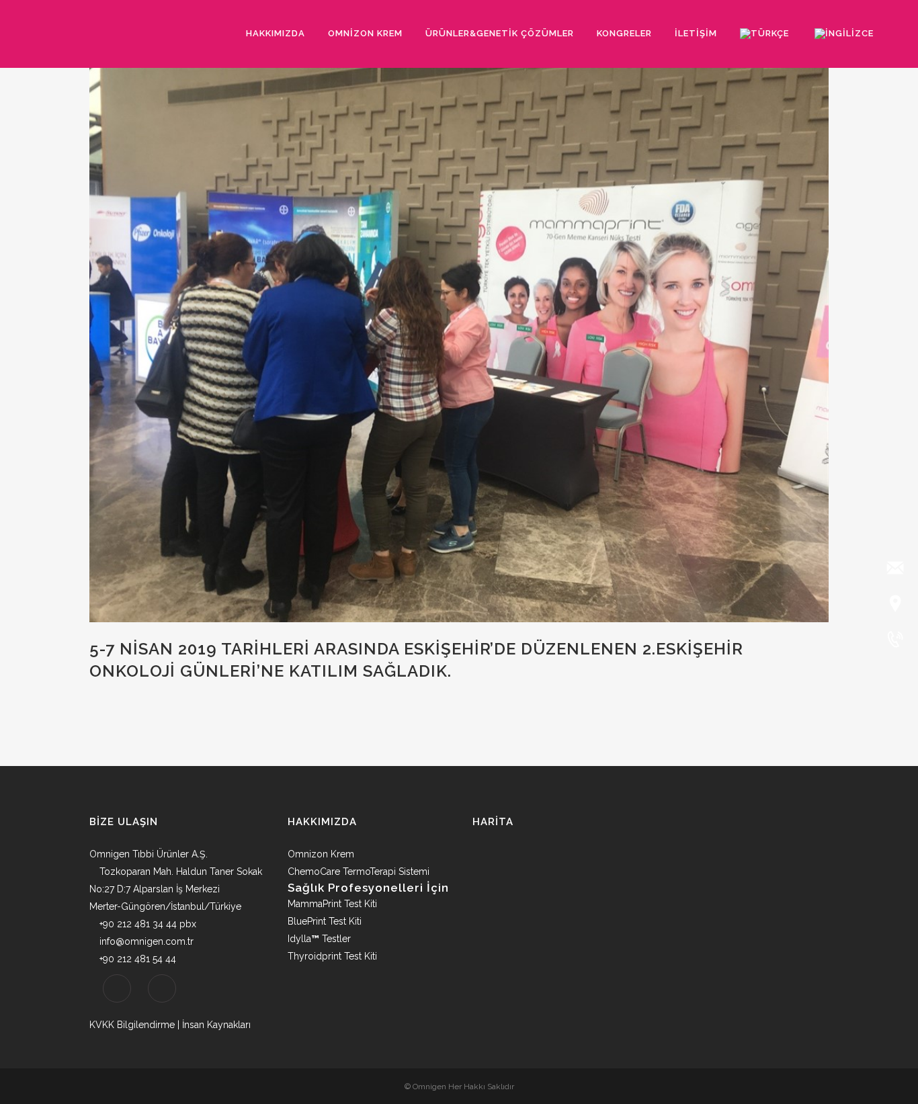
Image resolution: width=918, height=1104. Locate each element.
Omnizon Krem (321, 854)
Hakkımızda (322, 822)
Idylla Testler (319, 938)
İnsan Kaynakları (216, 1024)
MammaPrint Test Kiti (332, 903)
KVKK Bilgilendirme (132, 1024)
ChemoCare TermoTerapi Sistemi (358, 871)
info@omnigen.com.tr (146, 941)
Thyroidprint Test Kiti (332, 956)
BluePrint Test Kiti (325, 921)
